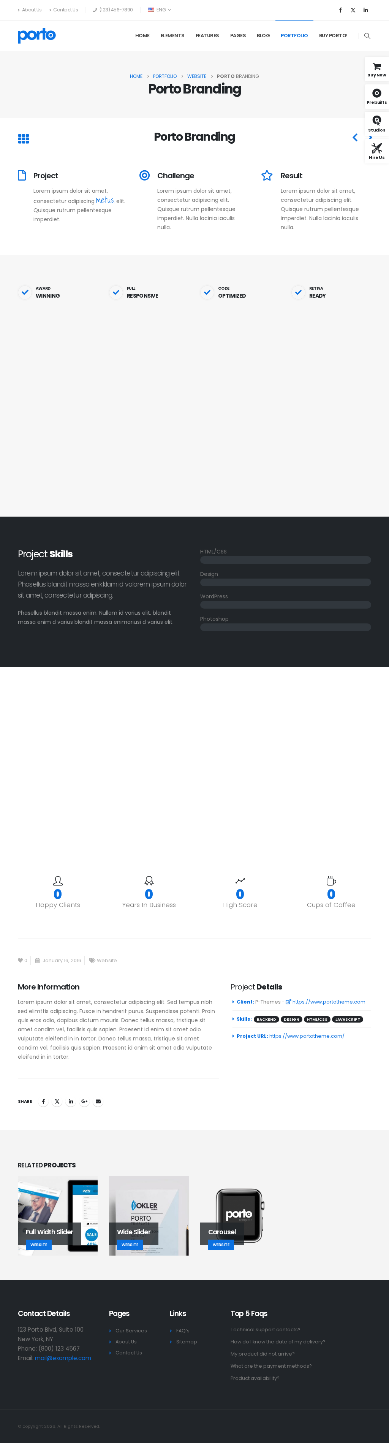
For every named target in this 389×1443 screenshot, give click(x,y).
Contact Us (65, 9)
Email (98, 1101)
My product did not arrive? (263, 1354)
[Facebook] (340, 10)
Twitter (57, 1101)
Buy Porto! (333, 35)
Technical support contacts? (265, 1329)
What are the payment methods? (271, 1366)
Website (107, 960)
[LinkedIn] (365, 10)
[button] (367, 36)
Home (142, 35)
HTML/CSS (317, 1019)
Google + (84, 1101)
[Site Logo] (37, 36)
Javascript (347, 1019)
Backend (266, 1019)
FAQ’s (183, 1330)
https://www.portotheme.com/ (307, 1036)
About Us (32, 9)
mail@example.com (63, 1358)
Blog (263, 35)
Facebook (43, 1101)
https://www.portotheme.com (328, 1002)
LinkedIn (70, 1101)
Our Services (131, 1330)
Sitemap (186, 1341)
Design (291, 1019)
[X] (353, 10)
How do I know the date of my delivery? (278, 1341)
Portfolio (294, 35)
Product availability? (255, 1378)
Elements (173, 35)
